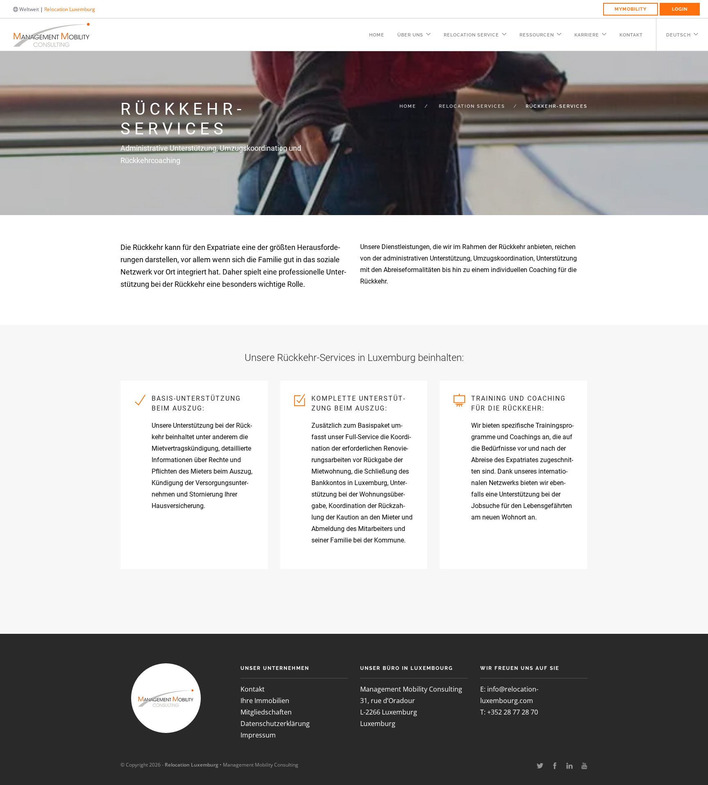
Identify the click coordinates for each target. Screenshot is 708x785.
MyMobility (631, 9)
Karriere (586, 35)
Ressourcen (537, 35)
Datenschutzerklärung (275, 723)
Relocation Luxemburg (69, 9)
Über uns (410, 35)
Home (376, 35)
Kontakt (631, 35)
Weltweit (28, 9)
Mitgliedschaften (266, 712)
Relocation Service (471, 35)
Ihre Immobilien (265, 700)
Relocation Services (472, 106)
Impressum (258, 735)
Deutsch (678, 35)
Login (680, 9)
